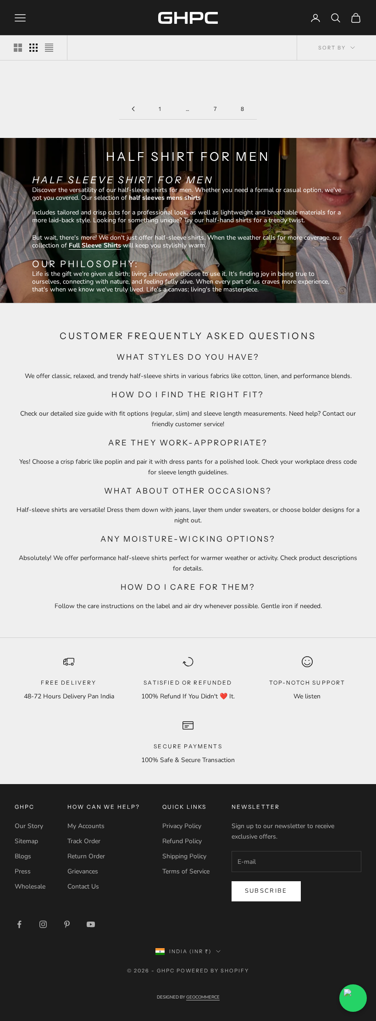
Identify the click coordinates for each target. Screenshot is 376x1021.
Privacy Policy (181, 826)
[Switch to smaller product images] (33, 47)
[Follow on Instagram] (43, 924)
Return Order (86, 856)
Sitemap (26, 841)
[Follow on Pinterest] (67, 924)
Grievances (82, 871)
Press (23, 871)
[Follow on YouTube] (90, 924)
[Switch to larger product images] (18, 47)
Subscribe (266, 891)
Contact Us (83, 886)
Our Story (29, 826)
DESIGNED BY (188, 997)
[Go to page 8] (133, 109)
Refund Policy (182, 841)
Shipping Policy (184, 856)
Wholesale (30, 886)
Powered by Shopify (213, 970)
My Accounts (86, 826)
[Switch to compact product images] (49, 47)
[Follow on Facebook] (19, 924)
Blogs (23, 856)
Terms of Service (186, 871)
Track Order (83, 841)
